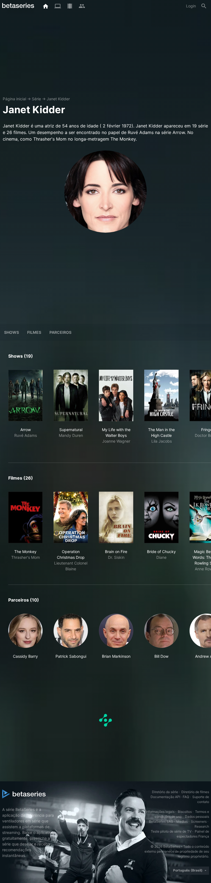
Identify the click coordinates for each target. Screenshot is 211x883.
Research (202, 826)
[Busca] (204, 6)
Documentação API (165, 797)
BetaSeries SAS (161, 821)
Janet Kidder (58, 98)
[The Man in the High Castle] (161, 395)
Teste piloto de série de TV (171, 831)
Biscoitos (185, 812)
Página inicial (14, 98)
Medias (182, 821)
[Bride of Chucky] (161, 517)
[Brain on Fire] (116, 517)
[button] (25, 636)
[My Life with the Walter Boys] (116, 395)
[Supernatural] (71, 395)
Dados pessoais (197, 816)
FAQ (186, 797)
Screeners (199, 821)
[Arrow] (25, 395)
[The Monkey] (25, 517)
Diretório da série (165, 792)
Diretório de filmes (195, 792)
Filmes (34, 332)
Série (36, 98)
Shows (11, 332)
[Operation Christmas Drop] (71, 517)
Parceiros (60, 332)
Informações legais (160, 812)
